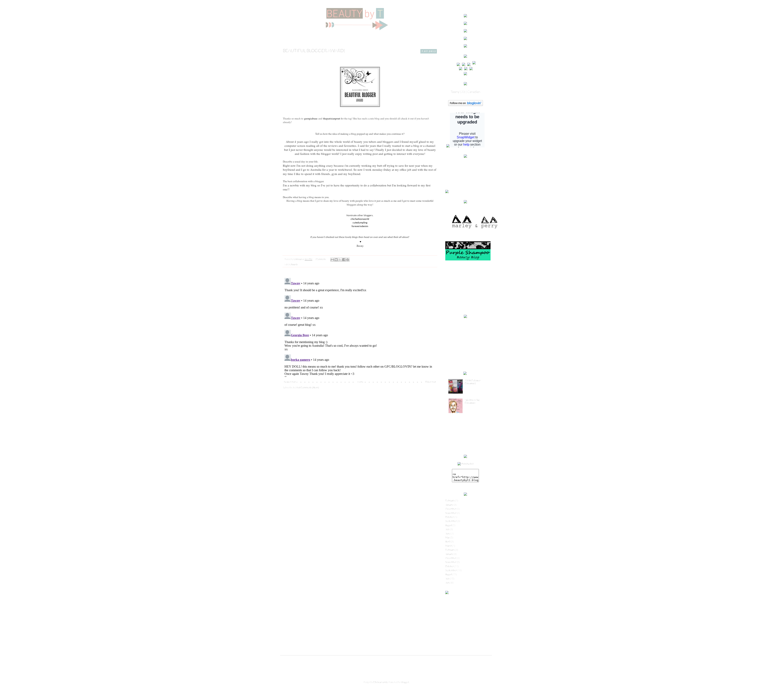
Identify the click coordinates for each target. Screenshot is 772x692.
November (450, 512)
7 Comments (320, 259)
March (448, 545)
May (447, 537)
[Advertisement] (465, 287)
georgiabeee (310, 118)
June (447, 533)
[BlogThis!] (336, 260)
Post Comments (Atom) (307, 387)
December (450, 508)
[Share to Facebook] (344, 260)
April (447, 541)
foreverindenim (360, 226)
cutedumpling (360, 222)
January (449, 504)
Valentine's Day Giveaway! (472, 401)
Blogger (405, 682)
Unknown (298, 259)
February (450, 500)
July (447, 529)
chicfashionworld (360, 219)
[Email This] (332, 260)
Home (360, 381)
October (449, 516)
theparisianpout (331, 118)
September (451, 520)
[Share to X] (340, 260)
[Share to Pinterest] (348, 260)
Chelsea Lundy (380, 682)
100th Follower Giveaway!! (472, 382)
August (448, 525)
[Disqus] (360, 326)
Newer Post (290, 381)
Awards (294, 264)
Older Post (430, 381)
